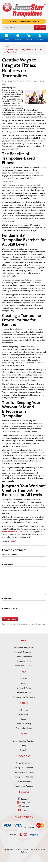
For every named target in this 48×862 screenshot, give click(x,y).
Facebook (25, 799)
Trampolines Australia (24, 786)
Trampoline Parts (24, 661)
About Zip (24, 750)
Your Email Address (10, 608)
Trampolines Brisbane (24, 767)
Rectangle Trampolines (24, 652)
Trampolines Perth (24, 781)
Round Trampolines (24, 656)
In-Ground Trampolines (24, 647)
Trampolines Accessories (24, 666)
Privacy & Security (24, 723)
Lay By (24, 679)
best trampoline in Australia (13, 531)
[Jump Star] (24, 9)
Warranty (24, 683)
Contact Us (24, 714)
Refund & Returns (24, 692)
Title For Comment (10, 554)
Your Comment (8, 564)
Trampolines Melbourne (24, 772)
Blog (24, 745)
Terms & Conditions (24, 728)
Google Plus (25, 802)
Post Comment (10, 619)
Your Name (6, 598)
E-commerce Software (35, 849)
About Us (24, 710)
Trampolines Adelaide (24, 777)
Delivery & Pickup (24, 688)
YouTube (25, 806)
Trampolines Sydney (24, 763)
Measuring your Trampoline (24, 697)
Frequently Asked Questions (24, 741)
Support (24, 719)
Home (6, 47)
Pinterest (25, 810)
